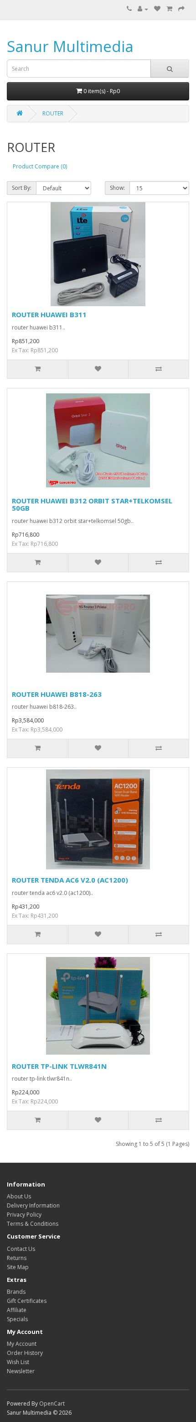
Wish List (18, 1362)
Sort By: (21, 188)
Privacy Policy (24, 1214)
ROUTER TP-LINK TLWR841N (59, 1066)
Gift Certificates (26, 1301)
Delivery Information (33, 1205)
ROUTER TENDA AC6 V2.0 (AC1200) (70, 879)
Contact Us (21, 1249)
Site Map (18, 1267)
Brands (16, 1292)
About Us (19, 1196)
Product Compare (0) (40, 166)
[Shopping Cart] (169, 9)
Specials (17, 1319)
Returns (16, 1258)
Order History (25, 1353)
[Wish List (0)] (157, 9)
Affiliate (16, 1310)
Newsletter (21, 1371)
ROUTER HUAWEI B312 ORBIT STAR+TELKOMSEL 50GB (92, 504)
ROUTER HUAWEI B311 (49, 314)
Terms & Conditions (32, 1224)
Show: (117, 188)
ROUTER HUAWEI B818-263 (57, 694)
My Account (21, 1344)
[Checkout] (181, 9)
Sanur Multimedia (70, 46)
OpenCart (52, 1403)
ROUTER (52, 113)
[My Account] (143, 9)
